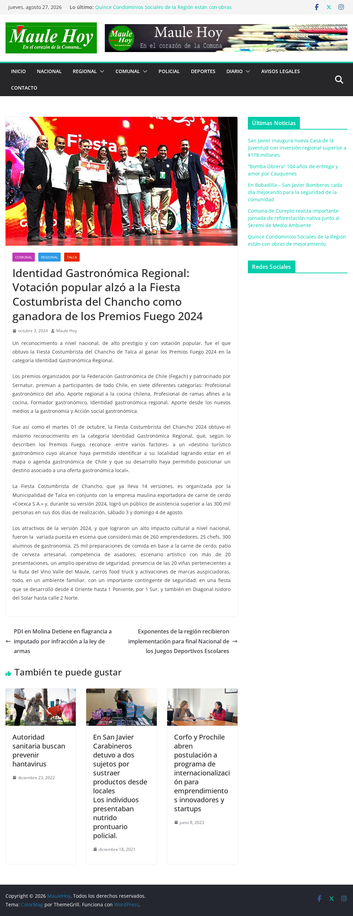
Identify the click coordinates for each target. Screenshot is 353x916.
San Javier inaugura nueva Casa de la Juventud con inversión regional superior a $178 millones (297, 147)
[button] (100, 71)
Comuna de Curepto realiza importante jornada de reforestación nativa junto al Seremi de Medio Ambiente (160, 9)
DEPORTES (203, 71)
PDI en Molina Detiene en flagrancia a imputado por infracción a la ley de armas (63, 641)
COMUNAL (127, 71)
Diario (234, 71)
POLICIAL (169, 71)
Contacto (24, 87)
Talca (72, 257)
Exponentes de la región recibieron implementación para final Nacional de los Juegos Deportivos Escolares (178, 641)
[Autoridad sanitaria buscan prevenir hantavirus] (41, 693)
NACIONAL (49, 71)
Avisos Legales (280, 71)
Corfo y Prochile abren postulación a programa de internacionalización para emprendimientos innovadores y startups (202, 772)
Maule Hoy (66, 331)
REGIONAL (85, 71)
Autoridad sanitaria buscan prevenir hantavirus (38, 750)
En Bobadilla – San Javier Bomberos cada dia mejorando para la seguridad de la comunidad (295, 192)
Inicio (18, 71)
